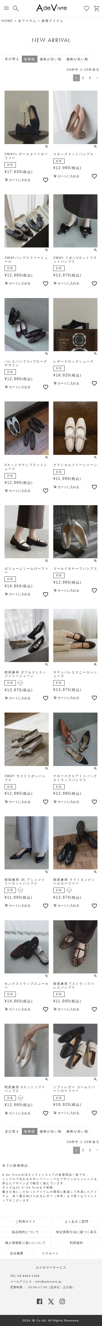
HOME (7, 20)
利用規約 (76, 1242)
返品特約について (25, 1232)
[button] (97, 78)
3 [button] (90, 78)
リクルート (50, 1253)
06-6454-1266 (29, 1275)
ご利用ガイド (25, 1221)
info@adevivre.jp (48, 1281)
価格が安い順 (51, 59)
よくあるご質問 (76, 1221)
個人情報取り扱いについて (25, 1242)
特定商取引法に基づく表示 (76, 1232)
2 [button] (83, 78)
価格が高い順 (77, 59)
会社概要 (17, 1253)
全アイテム (27, 20)
